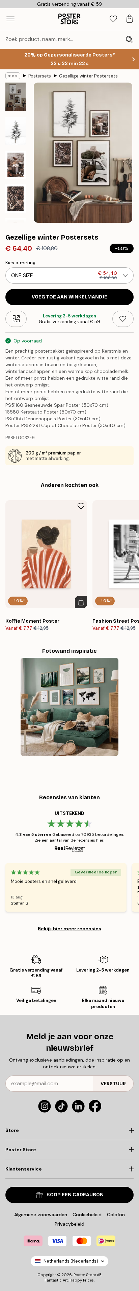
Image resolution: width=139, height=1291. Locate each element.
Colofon (116, 1214)
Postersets (39, 76)
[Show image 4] (15, 198)
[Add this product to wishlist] (123, 319)
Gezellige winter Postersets (88, 76)
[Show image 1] (15, 97)
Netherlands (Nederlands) (71, 1261)
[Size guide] (16, 319)
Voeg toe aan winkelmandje (69, 297)
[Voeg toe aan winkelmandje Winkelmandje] (81, 602)
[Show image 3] (15, 165)
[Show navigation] (10, 19)
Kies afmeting (20, 263)
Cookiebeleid (87, 1214)
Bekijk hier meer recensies (69, 929)
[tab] (113, 19)
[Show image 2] (15, 131)
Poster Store (85, 1274)
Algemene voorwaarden (40, 1214)
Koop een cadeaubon (75, 1195)
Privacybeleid (69, 1224)
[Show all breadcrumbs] (12, 75)
